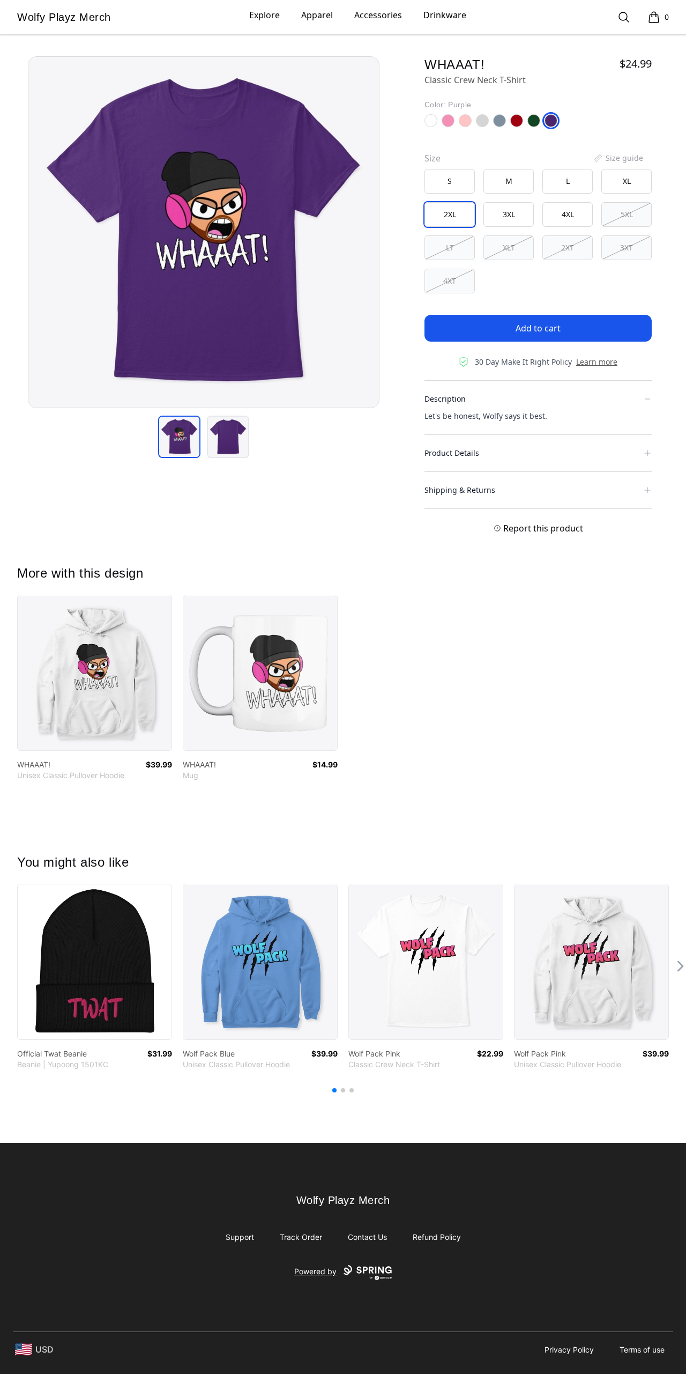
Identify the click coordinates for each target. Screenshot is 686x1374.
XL (627, 181)
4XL (568, 214)
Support (240, 1237)
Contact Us (367, 1237)
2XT (567, 247)
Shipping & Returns (459, 490)
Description (445, 399)
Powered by (315, 1271)
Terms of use (642, 1349)
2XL (450, 214)
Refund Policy (437, 1237)
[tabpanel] (203, 232)
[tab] (179, 437)
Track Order (301, 1237)
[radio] (449, 181)
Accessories (378, 15)
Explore (264, 15)
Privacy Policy (569, 1349)
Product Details (451, 453)
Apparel (317, 15)
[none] (618, 158)
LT (450, 247)
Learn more (596, 362)
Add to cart (538, 328)
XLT (509, 247)
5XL (627, 214)
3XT (626, 247)
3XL (509, 214)
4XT (449, 281)
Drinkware (444, 15)
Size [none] (432, 158)
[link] (95, 672)
